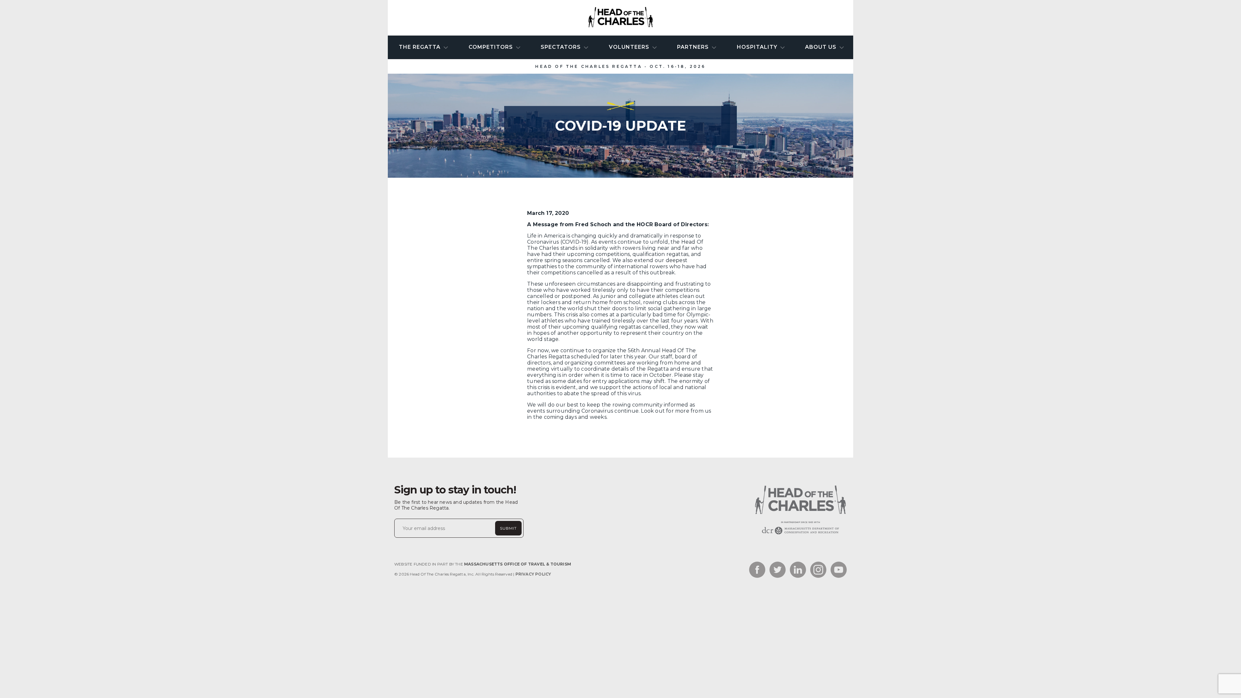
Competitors (491, 47)
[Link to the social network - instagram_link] (818, 570)
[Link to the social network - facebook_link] (757, 570)
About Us (821, 47)
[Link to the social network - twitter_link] (777, 570)
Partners (693, 47)
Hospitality (758, 47)
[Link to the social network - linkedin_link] (798, 570)
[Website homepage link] (800, 534)
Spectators (561, 47)
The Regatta (420, 47)
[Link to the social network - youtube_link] (839, 570)
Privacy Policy (533, 574)
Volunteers (630, 47)
